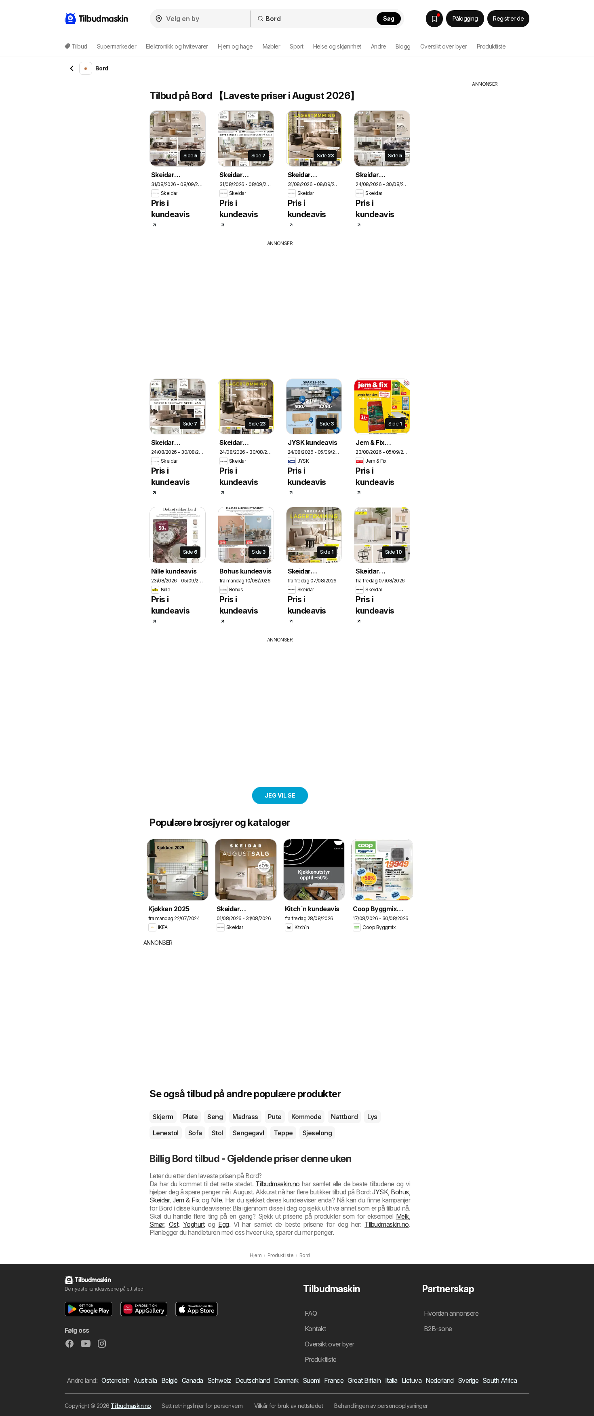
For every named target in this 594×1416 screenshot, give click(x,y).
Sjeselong (317, 1133)
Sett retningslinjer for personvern (202, 1405)
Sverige (468, 1380)
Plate (190, 1117)
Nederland (439, 1380)
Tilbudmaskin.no (277, 1184)
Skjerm (163, 1117)
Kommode (306, 1117)
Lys (372, 1117)
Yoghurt (193, 1224)
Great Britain (364, 1380)
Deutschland (252, 1380)
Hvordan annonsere (451, 1313)
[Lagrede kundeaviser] (434, 18)
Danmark (286, 1380)
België (169, 1380)
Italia (391, 1380)
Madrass (245, 1117)
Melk (402, 1216)
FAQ (311, 1313)
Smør (157, 1224)
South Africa (499, 1380)
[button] (88, 1309)
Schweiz (219, 1380)
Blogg (403, 46)
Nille (216, 1200)
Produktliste (491, 46)
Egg (223, 1224)
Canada (192, 1380)
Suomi (311, 1380)
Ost (173, 1224)
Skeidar (159, 1200)
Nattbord (344, 1117)
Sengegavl (248, 1133)
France (333, 1380)
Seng (215, 1117)
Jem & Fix (186, 1200)
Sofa (195, 1133)
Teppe (283, 1133)
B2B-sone (438, 1329)
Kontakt (315, 1329)
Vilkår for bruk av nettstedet (288, 1405)
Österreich (115, 1380)
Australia (145, 1380)
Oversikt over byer (443, 46)
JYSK (380, 1192)
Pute (275, 1117)
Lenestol (166, 1133)
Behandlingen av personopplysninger (381, 1405)
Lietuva (411, 1380)
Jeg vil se (280, 795)
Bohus (400, 1192)
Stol (217, 1133)
